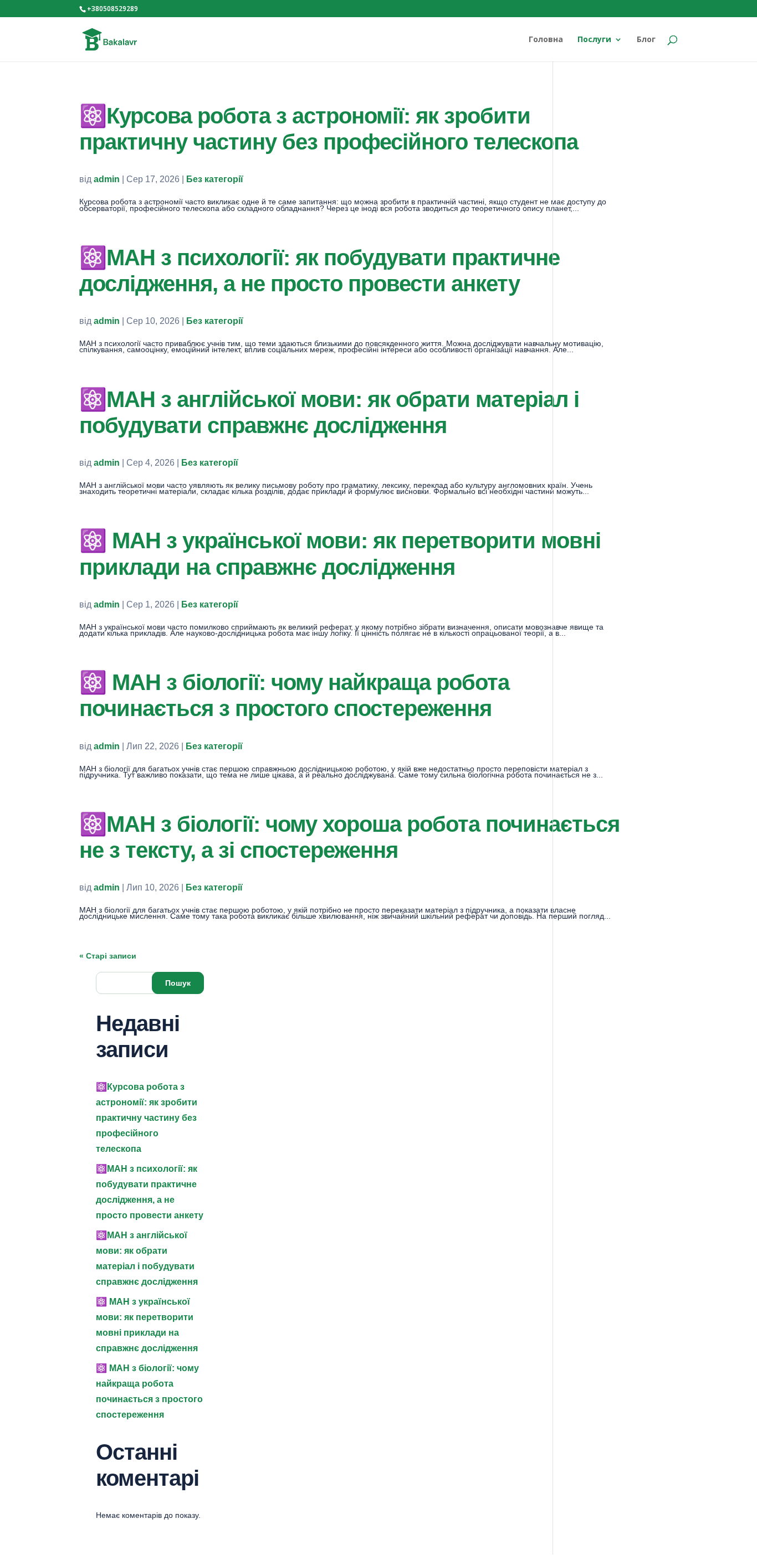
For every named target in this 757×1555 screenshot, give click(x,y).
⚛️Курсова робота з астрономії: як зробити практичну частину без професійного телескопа (146, 1118)
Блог (646, 39)
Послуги (594, 39)
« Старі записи (107, 955)
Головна (546, 39)
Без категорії (214, 179)
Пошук (178, 983)
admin (107, 179)
